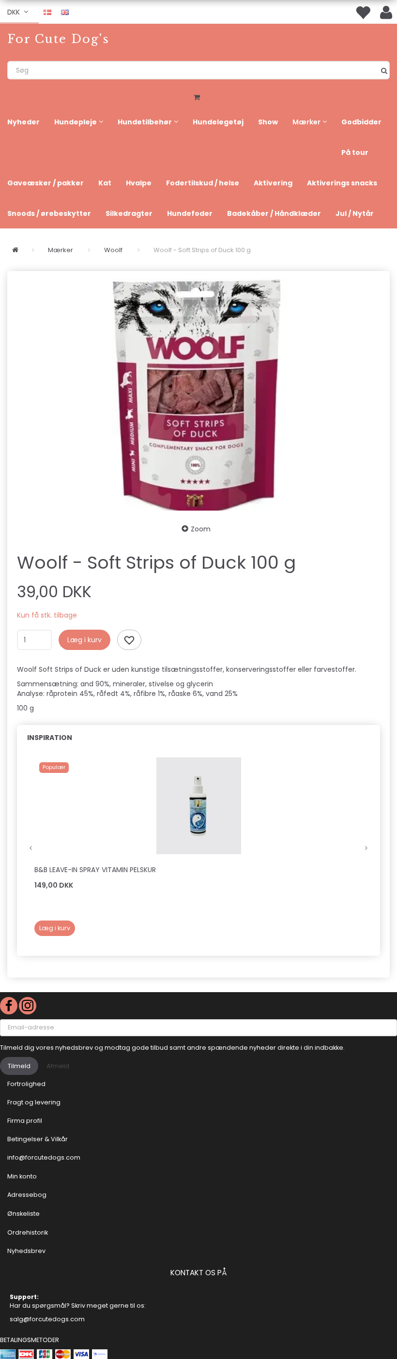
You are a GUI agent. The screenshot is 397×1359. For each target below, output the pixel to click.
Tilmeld (19, 1066)
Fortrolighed (26, 1084)
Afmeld (57, 1066)
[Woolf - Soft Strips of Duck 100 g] (198, 394)
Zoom (201, 529)
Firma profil (24, 1121)
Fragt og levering (34, 1102)
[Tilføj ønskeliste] (129, 640)
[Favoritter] (362, 12)
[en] (65, 11)
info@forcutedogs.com (43, 1157)
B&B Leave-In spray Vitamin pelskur (95, 870)
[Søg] (384, 70)
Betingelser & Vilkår (37, 1139)
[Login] (386, 12)
